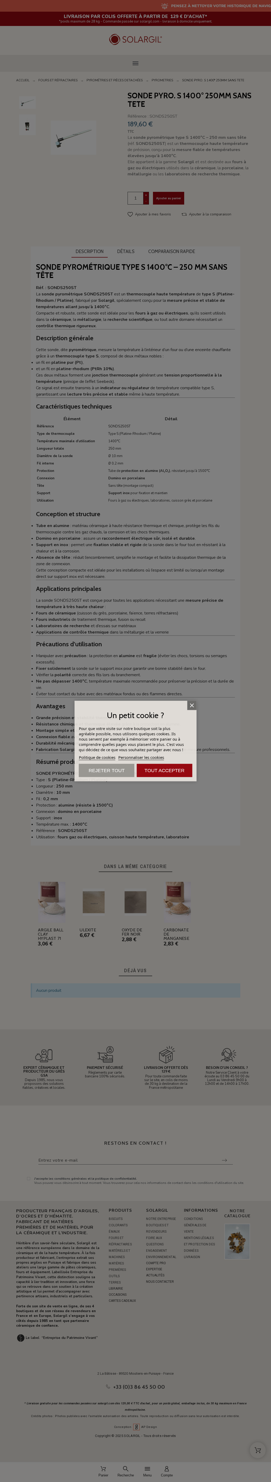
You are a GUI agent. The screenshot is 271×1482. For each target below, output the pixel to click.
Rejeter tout (107, 770)
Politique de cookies (97, 757)
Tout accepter (164, 770)
